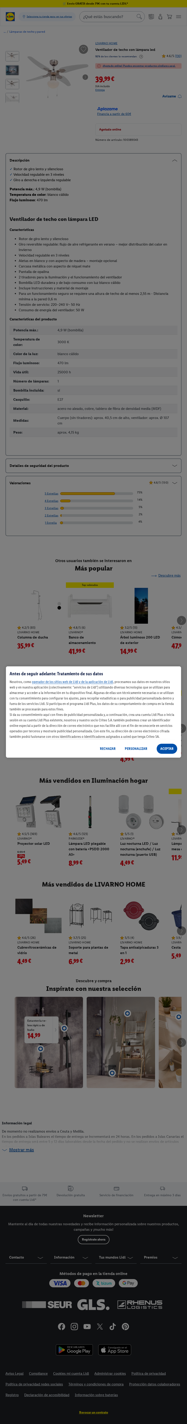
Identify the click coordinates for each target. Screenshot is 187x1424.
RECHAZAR (108, 748)
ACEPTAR (167, 748)
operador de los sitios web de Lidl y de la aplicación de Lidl (72, 682)
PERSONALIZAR (136, 748)
